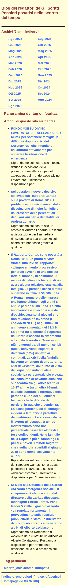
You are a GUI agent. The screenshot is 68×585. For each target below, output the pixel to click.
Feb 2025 (44, 69)
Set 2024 (44, 93)
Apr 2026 (15, 57)
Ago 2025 (15, 106)
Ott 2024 (44, 87)
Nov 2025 (15, 87)
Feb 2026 (15, 69)
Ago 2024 (45, 99)
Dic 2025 (14, 81)
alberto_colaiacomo (18, 568)
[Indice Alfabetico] (47, 576)
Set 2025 (14, 99)
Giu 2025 (44, 45)
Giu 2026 (14, 45)
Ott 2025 (14, 93)
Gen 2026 (15, 75)
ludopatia (42, 568)
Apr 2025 (44, 57)
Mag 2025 (45, 51)
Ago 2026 (15, 39)
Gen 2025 (45, 75)
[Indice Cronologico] (16, 576)
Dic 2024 (44, 81)
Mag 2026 (15, 51)
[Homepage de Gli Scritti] (20, 581)
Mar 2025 (44, 63)
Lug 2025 (44, 39)
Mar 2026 (15, 63)
